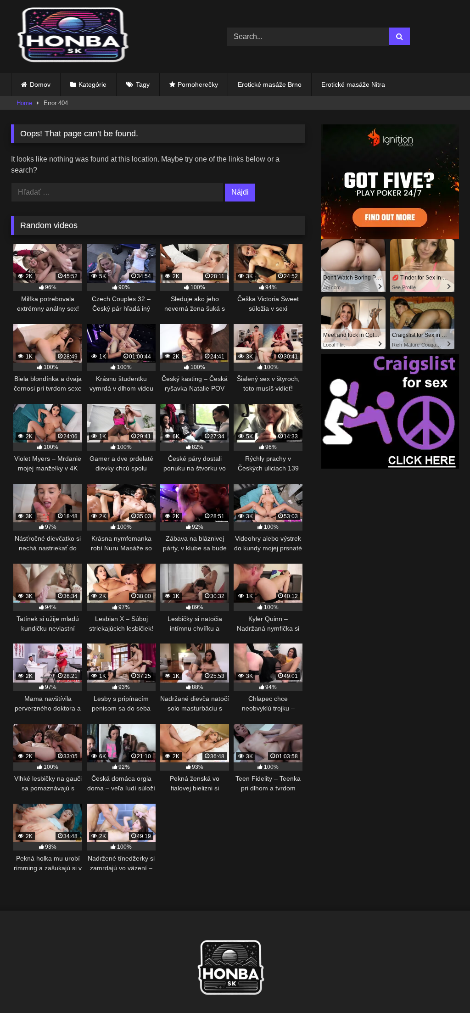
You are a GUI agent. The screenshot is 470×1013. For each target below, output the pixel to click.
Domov (40, 84)
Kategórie (92, 84)
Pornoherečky (198, 84)
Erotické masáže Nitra (353, 84)
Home (24, 103)
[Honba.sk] (105, 36)
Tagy (143, 84)
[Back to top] (441, 986)
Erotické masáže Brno (270, 84)
